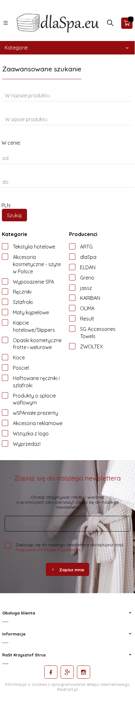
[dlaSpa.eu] (58, 22)
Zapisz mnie (71, 569)
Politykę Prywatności (60, 549)
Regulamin (26, 549)
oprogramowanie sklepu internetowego (90, 684)
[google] (67, 672)
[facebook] (50, 672)
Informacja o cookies (26, 684)
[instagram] (83, 672)
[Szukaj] (110, 24)
